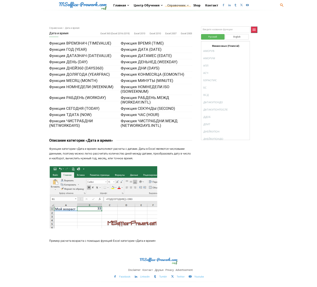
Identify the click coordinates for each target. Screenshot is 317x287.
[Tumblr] (235, 5)
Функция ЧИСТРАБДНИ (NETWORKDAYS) (71, 123)
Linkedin (145, 276)
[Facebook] (223, 5)
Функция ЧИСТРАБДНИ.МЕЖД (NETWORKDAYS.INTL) (149, 123)
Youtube (199, 276)
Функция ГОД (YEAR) (68, 49)
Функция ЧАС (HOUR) (140, 115)
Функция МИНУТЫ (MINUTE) (147, 80)
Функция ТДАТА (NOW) (70, 115)
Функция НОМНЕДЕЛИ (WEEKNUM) (81, 87)
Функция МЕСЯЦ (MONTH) (73, 80)
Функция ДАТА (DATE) (141, 49)
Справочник (56, 28)
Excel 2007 (170, 33)
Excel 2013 (139, 33)
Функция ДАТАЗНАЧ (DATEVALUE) (80, 56)
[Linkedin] (229, 5)
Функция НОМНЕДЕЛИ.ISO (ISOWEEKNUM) (145, 89)
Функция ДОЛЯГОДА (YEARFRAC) (79, 74)
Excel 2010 (155, 33)
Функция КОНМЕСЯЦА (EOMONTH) (152, 74)
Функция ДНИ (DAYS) (140, 68)
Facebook (124, 276)
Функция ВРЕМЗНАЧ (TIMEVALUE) (80, 43)
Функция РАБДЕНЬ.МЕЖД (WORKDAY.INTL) (145, 99)
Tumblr (163, 276)
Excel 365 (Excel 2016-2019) (115, 33)
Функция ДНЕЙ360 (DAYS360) (76, 68)
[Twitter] (241, 5)
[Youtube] (247, 5)
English (237, 36)
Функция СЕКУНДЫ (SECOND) (148, 108)
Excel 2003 (186, 33)
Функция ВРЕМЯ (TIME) (142, 43)
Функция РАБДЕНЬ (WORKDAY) (77, 97)
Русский (212, 36)
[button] (281, 5)
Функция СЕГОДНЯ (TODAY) (74, 108)
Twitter (181, 276)
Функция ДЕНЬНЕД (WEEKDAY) (149, 62)
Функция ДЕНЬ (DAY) (68, 62)
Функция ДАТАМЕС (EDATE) (146, 56)
